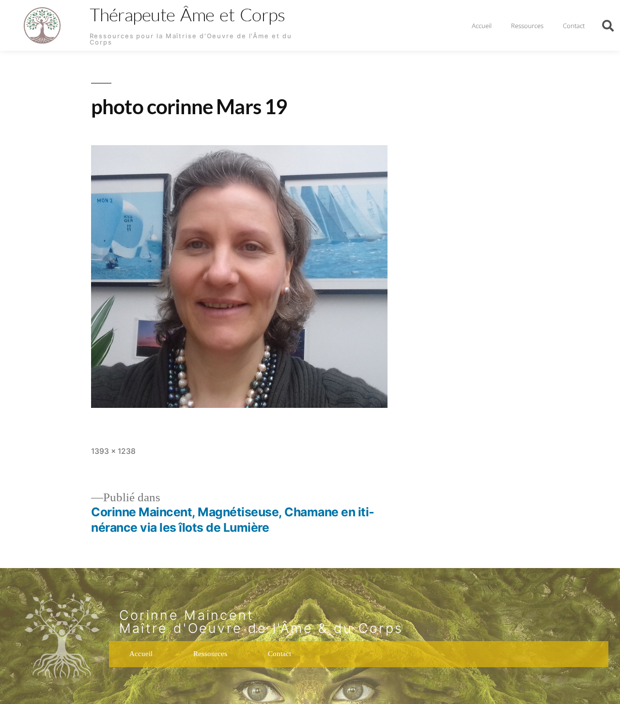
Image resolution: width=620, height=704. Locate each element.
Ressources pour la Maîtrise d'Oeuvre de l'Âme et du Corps (191, 39)
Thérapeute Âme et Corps (187, 14)
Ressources (527, 25)
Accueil (482, 25)
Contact (574, 25)
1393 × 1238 (113, 451)
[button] (608, 25)
